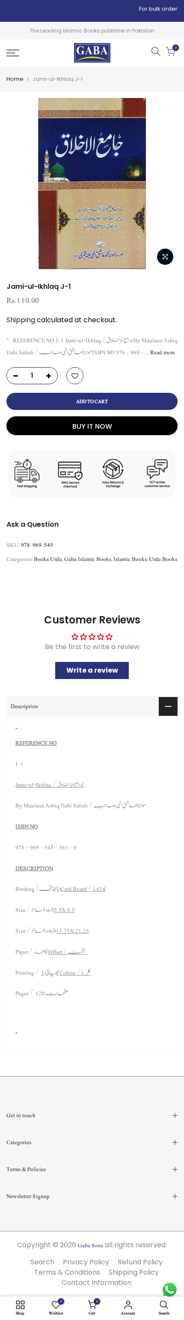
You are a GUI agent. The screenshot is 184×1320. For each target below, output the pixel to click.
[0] (170, 53)
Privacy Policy (86, 1262)
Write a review (92, 670)
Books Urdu (48, 559)
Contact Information (96, 1282)
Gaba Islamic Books (87, 559)
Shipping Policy (134, 1272)
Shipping (20, 320)
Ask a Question (32, 524)
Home (15, 79)
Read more (162, 352)
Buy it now (92, 426)
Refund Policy (140, 1262)
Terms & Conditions (67, 1272)
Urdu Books (163, 559)
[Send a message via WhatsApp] (170, 1290)
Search (42, 1262)
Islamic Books (130, 559)
